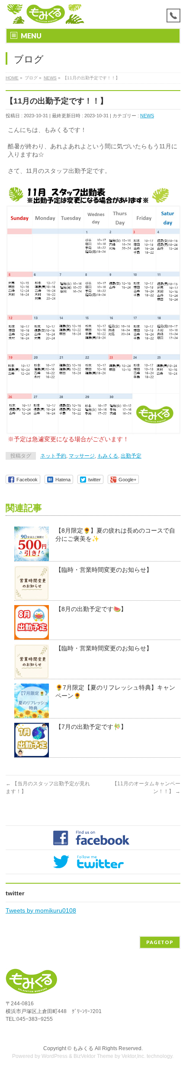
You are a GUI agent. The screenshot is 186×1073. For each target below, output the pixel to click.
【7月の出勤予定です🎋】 (91, 726)
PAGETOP (159, 942)
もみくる (107, 456)
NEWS (147, 115)
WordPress (54, 1056)
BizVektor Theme (93, 1056)
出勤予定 (131, 456)
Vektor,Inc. (133, 1056)
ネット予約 (53, 456)
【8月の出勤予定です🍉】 (91, 609)
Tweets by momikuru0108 (41, 910)
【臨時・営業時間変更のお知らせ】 (103, 569)
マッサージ (82, 456)
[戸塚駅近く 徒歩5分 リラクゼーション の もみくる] (46, 14)
